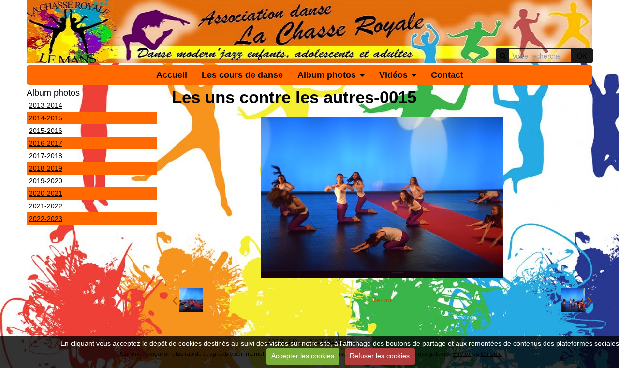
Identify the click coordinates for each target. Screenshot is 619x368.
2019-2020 (45, 181)
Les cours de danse (242, 75)
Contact (447, 75)
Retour (381, 300)
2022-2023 (45, 218)
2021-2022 (45, 206)
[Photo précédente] (187, 300)
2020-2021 (45, 193)
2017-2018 (45, 156)
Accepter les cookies (302, 356)
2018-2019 (45, 168)
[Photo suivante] (576, 300)
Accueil (171, 75)
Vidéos (393, 75)
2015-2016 (45, 130)
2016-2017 (45, 143)
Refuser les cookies (380, 356)
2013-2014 (45, 105)
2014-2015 (45, 118)
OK (582, 55)
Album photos (326, 75)
